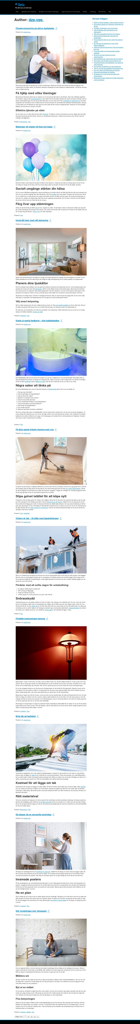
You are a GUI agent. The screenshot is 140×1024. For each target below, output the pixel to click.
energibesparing (36, 99)
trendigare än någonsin (43, 872)
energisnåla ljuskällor (62, 305)
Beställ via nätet (40, 381)
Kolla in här (36, 211)
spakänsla (28, 381)
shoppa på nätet (38, 312)
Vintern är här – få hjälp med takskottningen (37, 518)
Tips (109, 12)
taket (33, 775)
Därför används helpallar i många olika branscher (109, 22)
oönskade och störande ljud (71, 101)
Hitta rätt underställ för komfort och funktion (107, 34)
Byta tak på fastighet (26, 716)
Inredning (93, 12)
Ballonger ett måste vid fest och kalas (34, 126)
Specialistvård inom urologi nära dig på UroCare (108, 59)
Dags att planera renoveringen (71, 12)
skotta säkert (49, 610)
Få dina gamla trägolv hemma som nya (35, 429)
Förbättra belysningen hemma (30, 618)
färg (36, 208)
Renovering (102, 12)
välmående (38, 289)
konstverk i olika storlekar (58, 900)
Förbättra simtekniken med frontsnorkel (106, 28)
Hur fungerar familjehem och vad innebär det (107, 66)
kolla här (45, 114)
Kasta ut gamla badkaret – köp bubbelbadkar (37, 320)
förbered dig (52, 389)
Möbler (85, 12)
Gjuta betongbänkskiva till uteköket (104, 72)
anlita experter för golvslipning (39, 508)
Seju (21, 4)
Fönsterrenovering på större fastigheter (35, 28)
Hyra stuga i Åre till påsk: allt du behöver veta (107, 61)
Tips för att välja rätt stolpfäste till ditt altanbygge (108, 68)
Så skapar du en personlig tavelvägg (33, 814)
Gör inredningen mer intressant (31, 910)
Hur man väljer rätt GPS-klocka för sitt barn (107, 70)
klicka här (35, 606)
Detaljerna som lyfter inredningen (49, 12)
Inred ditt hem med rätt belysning (32, 220)
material (83, 787)
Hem (17, 12)
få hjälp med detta (46, 802)
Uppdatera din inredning (28, 12)
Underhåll (26, 513)
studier (54, 194)
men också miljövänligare (72, 488)
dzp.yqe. (36, 19)
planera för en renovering (54, 502)
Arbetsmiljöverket (74, 608)
